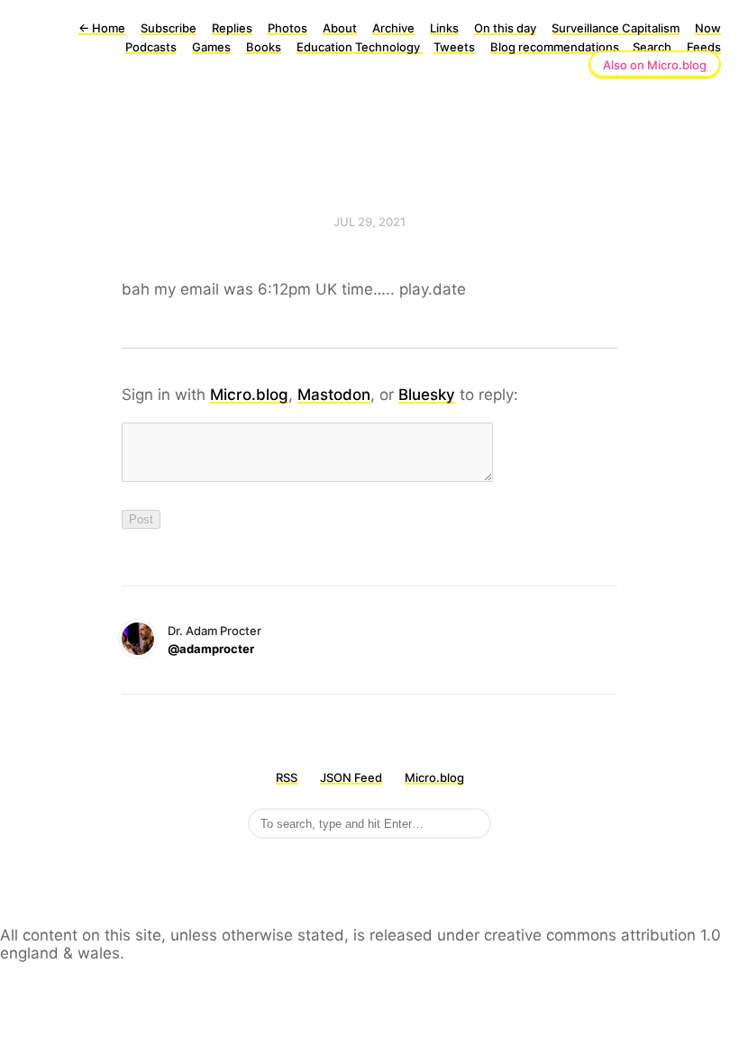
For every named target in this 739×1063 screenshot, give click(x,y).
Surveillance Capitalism (616, 28)
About (340, 28)
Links (444, 28)
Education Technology (360, 47)
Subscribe (168, 28)
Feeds (704, 47)
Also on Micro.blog (655, 65)
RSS (286, 777)
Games (211, 47)
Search (652, 47)
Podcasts (151, 47)
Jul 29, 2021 (369, 221)
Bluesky (426, 395)
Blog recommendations (556, 47)
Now (708, 28)
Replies (232, 28)
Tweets (454, 47)
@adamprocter (211, 648)
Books (263, 47)
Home (101, 28)
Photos (287, 28)
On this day (505, 28)
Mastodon (333, 395)
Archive (393, 28)
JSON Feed (351, 777)
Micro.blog (249, 395)
